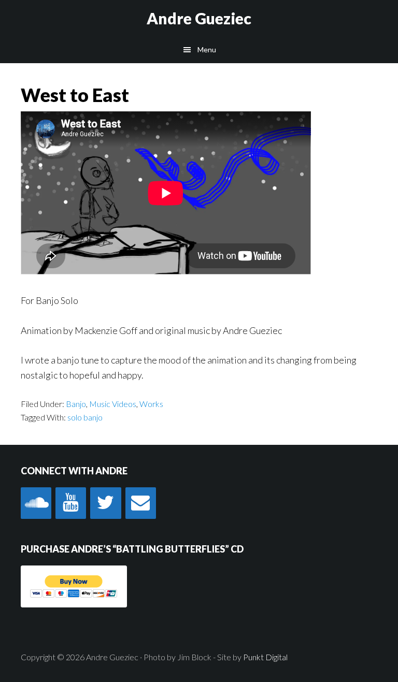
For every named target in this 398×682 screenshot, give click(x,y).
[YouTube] (70, 503)
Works (151, 404)
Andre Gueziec (199, 18)
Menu (206, 49)
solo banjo (85, 417)
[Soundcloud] (36, 503)
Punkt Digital (265, 657)
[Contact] (140, 503)
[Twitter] (105, 503)
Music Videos (112, 404)
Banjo (76, 404)
